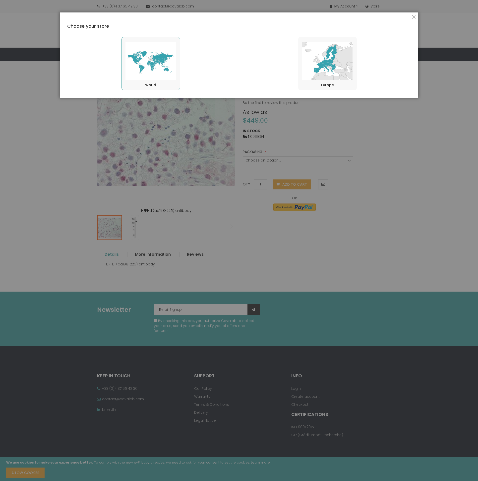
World (150, 84)
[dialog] (239, 240)
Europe (327, 84)
